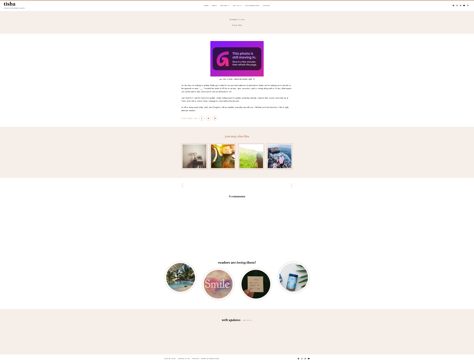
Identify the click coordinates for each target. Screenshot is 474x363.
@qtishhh (247, 320)
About (214, 6)
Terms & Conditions (210, 359)
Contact (266, 6)
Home (206, 6)
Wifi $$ (236, 6)
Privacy (195, 359)
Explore (223, 6)
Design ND (184, 359)
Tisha (9, 3)
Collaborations (252, 6)
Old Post (238, 25)
